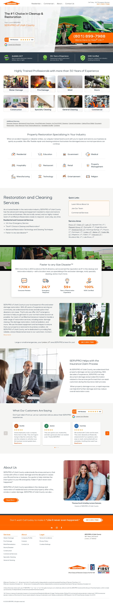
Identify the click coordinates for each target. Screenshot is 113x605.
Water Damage (9, 538)
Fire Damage (8, 541)
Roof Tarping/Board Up (33, 125)
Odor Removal (20, 125)
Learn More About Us (80, 204)
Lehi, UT (88, 225)
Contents (57, 125)
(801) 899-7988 (103, 4)
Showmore (7, 335)
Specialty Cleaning (10, 557)
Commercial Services (80, 213)
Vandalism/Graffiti (47, 125)
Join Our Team (77, 208)
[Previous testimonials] (6, 433)
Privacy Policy (44, 541)
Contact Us (69, 4)
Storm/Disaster (9, 547)
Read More (10, 500)
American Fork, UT (78, 230)
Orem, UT (80, 225)
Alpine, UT (96, 232)
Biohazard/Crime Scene (26, 123)
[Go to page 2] (56, 447)
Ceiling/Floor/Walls (88, 123)
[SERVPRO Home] (12, 3)
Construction (8, 551)
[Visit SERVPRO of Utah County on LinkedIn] (52, 527)
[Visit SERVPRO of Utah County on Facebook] (61, 528)
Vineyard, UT (96, 235)
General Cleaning (9, 560)
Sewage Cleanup (12, 123)
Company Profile (27, 538)
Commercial (48, 4)
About (59, 4)
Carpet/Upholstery (75, 123)
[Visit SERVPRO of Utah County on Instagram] (56, 527)
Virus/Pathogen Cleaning (43, 123)
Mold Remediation (9, 544)
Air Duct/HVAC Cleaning (60, 123)
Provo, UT (72, 225)
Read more (18, 443)
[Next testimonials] (107, 433)
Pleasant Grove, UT (76, 227)
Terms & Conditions (46, 538)
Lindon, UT (87, 232)
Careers (24, 541)
